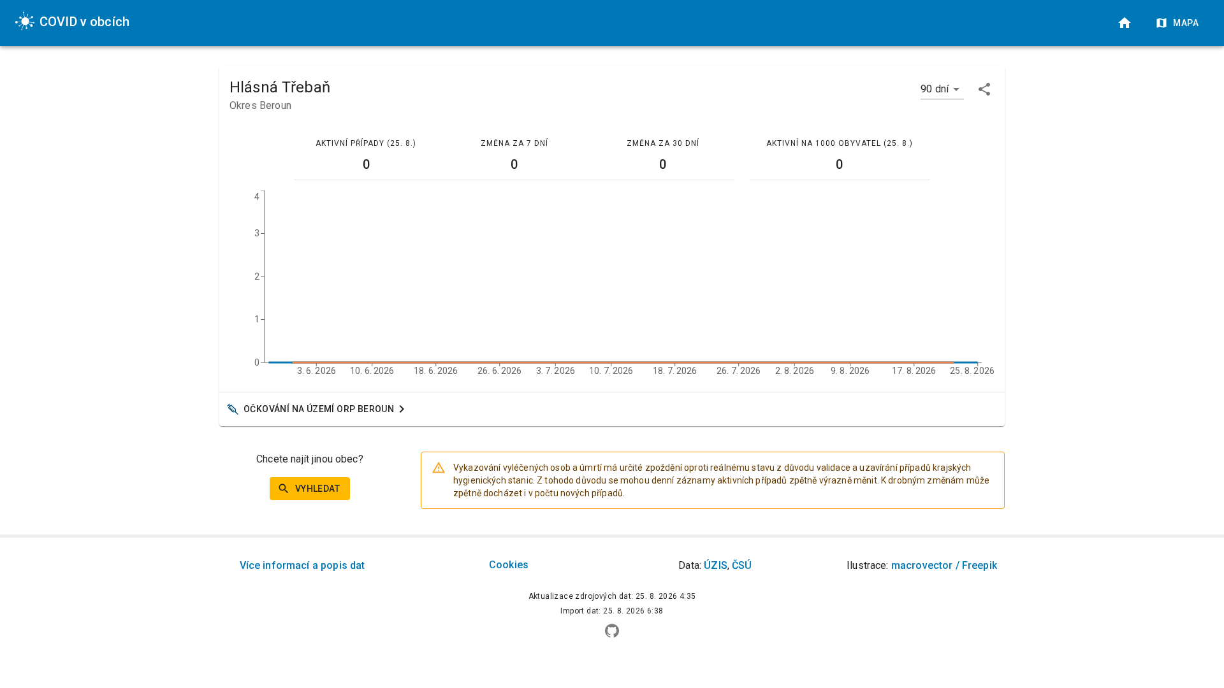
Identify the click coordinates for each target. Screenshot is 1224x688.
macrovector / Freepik (944, 565)
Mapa (1185, 23)
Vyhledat (317, 489)
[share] (984, 89)
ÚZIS (715, 565)
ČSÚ (742, 565)
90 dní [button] (935, 89)
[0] (1124, 23)
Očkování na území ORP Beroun (319, 409)
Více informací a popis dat (302, 565)
